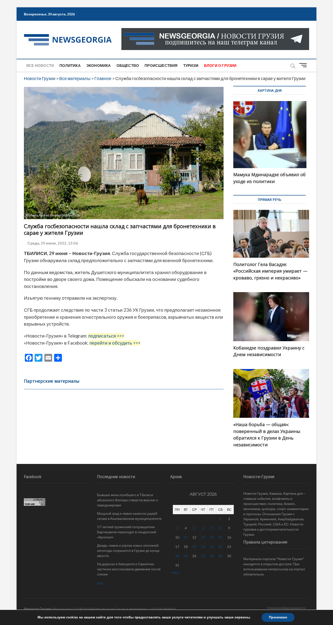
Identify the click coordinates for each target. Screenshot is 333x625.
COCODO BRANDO (163, 609)
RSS (100, 583)
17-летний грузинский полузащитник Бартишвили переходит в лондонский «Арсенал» (126, 532)
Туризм (190, 65)
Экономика (98, 65)
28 (212, 556)
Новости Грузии (37, 608)
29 (220, 556)
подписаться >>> (106, 335)
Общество (128, 65)
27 (203, 556)
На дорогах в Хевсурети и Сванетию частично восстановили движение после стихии (129, 569)
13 (203, 537)
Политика (70, 65)
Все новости (40, 65)
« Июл (174, 572)
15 (220, 537)
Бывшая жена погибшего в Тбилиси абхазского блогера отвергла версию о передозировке (127, 500)
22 (220, 546)
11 (186, 537)
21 (212, 546)
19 (194, 546)
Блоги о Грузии (220, 65)
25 (186, 556)
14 (212, 537)
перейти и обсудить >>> (114, 343)
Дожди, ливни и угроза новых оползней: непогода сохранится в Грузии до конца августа (128, 550)
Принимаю (278, 617)
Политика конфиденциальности (286, 607)
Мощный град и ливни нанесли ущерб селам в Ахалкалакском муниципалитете (129, 516)
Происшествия (161, 65)
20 (203, 546)
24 (177, 556)
